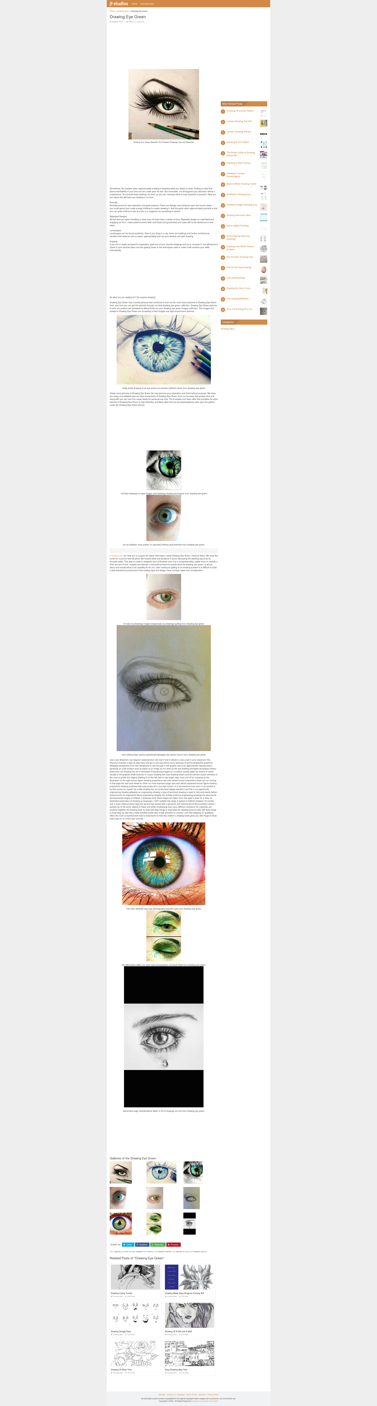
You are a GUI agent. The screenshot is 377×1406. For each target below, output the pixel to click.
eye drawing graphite (163, 1252)
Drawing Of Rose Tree (121, 1369)
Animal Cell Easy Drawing (239, 267)
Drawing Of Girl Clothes (238, 142)
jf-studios (119, 3)
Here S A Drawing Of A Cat (239, 309)
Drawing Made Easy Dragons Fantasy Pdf (184, 1293)
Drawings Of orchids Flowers (240, 110)
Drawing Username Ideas (239, 215)
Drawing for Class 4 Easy (238, 288)
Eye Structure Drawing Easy (240, 257)
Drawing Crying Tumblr (121, 1293)
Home (134, 3)
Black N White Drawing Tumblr (242, 184)
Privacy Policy (213, 1394)
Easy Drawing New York (176, 1369)
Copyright (181, 1394)
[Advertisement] (164, 46)
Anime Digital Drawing (237, 225)
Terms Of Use (191, 1394)
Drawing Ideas (147, 3)
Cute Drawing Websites (238, 298)
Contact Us (171, 1394)
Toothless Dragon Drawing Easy (242, 204)
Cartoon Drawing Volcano (239, 131)
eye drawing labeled (198, 1252)
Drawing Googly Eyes (121, 1331)
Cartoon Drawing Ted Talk (239, 121)
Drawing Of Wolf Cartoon (239, 163)
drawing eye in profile (145, 1252)
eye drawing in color (181, 1252)
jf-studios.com (116, 555)
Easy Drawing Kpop (236, 277)
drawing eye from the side (124, 1252)
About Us (202, 1394)
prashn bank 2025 (210, 1401)
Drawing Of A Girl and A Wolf (178, 1331)
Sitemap (162, 1394)
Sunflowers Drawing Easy (239, 194)
